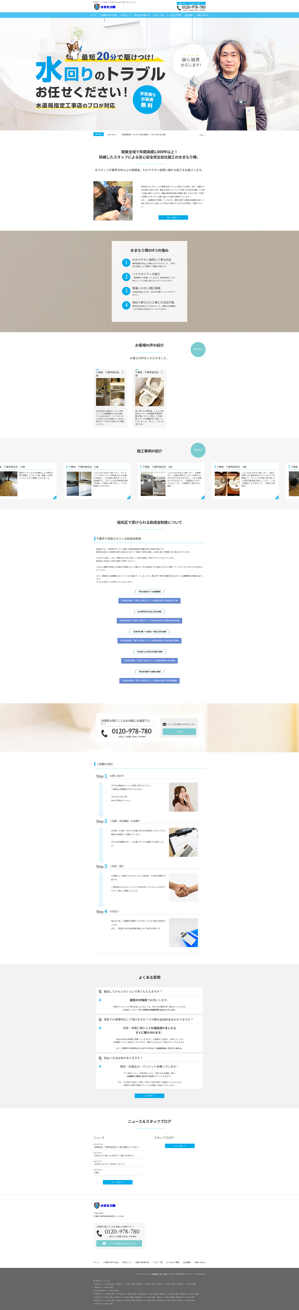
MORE (201, 135)
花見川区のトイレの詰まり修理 (104, 1284)
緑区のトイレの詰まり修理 (165, 1297)
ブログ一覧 (158, 15)
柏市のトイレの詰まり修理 (185, 1300)
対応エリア (126, 15)
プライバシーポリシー (144, 1274)
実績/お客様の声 (142, 15)
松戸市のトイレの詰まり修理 (104, 1303)
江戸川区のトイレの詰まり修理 (126, 1294)
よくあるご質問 (174, 15)
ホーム (93, 15)
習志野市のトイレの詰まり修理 (145, 1297)
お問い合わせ (202, 15)
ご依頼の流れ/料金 (108, 15)
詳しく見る (172, 217)
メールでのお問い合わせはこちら (122, 1243)
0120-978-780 (194, 7)
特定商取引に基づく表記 (159, 1274)
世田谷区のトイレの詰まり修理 (104, 1294)
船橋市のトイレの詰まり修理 (146, 1300)
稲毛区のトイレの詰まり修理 (146, 1284)
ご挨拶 (97, 1171)
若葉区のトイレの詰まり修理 (125, 1284)
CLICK (179, 731)
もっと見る (148, 1095)
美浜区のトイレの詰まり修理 (186, 1284)
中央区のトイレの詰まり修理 (166, 1284)
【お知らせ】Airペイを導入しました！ (109, 1162)
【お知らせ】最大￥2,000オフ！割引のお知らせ (113, 1154)
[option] (156, 134)
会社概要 (189, 15)
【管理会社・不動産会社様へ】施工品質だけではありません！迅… (149, 134)
